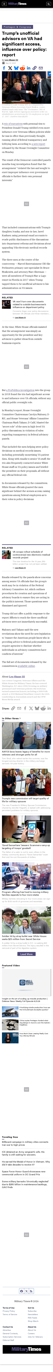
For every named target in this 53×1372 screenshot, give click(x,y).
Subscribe (32, 1310)
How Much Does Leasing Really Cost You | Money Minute (34, 1034)
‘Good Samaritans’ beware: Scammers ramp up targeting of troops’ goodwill (26, 847)
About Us (32, 1330)
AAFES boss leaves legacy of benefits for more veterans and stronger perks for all (26, 753)
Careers (31, 1333)
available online (26, 666)
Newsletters (33, 1314)
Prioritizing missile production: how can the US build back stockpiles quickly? (35, 1008)
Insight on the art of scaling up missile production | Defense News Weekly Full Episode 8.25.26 (24, 999)
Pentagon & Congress (17, 26)
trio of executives (13, 123)
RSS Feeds (32, 1317)
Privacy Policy (9, 1310)
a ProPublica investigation (20, 390)
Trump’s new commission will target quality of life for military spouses (25, 800)
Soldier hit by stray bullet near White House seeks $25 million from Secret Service (24, 937)
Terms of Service (10, 1314)
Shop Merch (33, 1321)
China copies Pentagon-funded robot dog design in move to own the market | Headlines (35, 1022)
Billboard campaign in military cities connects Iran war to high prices (25, 1143)
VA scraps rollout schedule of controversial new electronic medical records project (31, 554)
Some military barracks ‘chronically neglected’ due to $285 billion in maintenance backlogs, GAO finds (25, 1184)
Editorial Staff (8, 1340)
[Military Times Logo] (17, 4)
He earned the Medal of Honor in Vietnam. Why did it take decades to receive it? (26, 1163)
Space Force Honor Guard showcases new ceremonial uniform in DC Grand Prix (23, 1173)
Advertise (7, 1330)
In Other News (10, 718)
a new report (38, 144)
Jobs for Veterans (35, 1336)
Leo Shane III (11, 60)
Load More (26, 954)
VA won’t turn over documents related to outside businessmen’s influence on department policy (29, 304)
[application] (26, 982)
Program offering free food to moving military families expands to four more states (25, 893)
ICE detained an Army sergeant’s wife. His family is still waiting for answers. (23, 1153)
